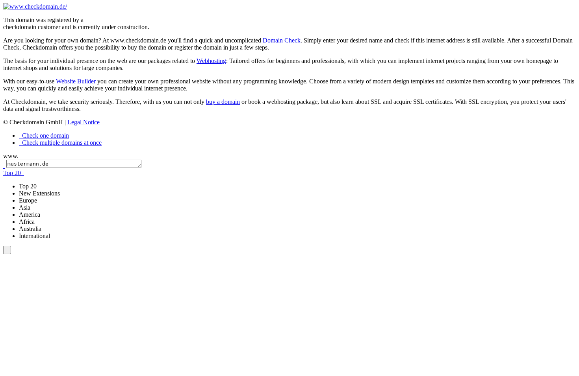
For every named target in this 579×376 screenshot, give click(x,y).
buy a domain (223, 101)
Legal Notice (83, 122)
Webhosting (211, 60)
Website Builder (76, 81)
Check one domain (44, 135)
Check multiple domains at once (61, 142)
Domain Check (282, 40)
